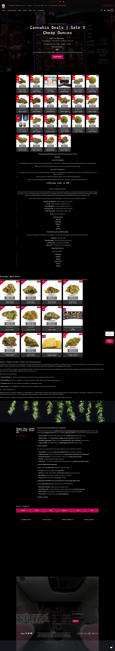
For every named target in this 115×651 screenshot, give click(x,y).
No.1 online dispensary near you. (36, 613)
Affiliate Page (12, 10)
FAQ (34, 10)
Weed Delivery (20, 613)
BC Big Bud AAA (50, 148)
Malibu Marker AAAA (64, 109)
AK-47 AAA (52, 327)
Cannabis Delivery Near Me (60, 189)
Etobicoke (48, 52)
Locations (41, 10)
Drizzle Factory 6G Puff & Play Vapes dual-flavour (73, 328)
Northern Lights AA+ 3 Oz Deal (36, 109)
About (25, 10)
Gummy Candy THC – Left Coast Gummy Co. (22, 129)
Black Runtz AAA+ (31, 301)
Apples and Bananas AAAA (64, 148)
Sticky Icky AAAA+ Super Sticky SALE (36, 89)
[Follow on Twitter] (29, 633)
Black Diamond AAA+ (22, 148)
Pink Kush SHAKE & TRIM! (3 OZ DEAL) (92, 89)
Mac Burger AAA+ (78, 109)
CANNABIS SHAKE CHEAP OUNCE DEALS (78, 129)
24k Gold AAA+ (31, 327)
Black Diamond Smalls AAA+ (92, 129)
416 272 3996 (46, 176)
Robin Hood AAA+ (31, 354)
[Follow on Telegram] (31, 633)
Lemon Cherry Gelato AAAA (92, 109)
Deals (19, 10)
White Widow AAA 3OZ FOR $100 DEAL (22, 89)
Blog (30, 10)
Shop (3, 10)
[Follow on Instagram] (26, 633)
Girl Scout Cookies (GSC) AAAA (36, 129)
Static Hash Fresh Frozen (52, 354)
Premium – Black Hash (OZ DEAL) (64, 89)
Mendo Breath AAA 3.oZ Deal (51, 109)
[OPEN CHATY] (111, 647)
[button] (101, 10)
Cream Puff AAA (50, 128)
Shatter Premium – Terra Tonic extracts (50, 89)
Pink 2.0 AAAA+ (22, 109)
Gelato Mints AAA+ (73, 301)
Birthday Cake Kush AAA (37, 148)
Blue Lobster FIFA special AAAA (9, 354)
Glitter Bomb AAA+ (52, 301)
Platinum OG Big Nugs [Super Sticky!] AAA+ (78, 89)
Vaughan (54, 52)
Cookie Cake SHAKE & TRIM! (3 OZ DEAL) (64, 129)
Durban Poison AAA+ (9, 301)
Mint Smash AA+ (9, 327)
